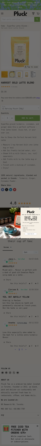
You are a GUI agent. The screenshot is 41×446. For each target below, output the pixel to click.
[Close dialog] (40, 209)
